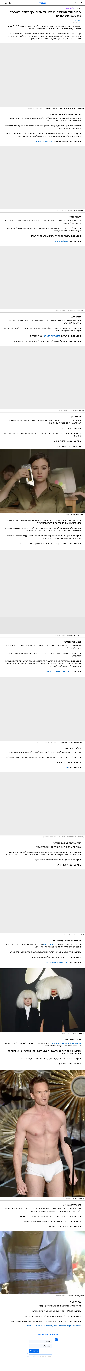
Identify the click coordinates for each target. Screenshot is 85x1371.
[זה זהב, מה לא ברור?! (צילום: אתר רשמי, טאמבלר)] (42, 1264)
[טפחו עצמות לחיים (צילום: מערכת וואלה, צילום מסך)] (42, 279)
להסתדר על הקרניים (52, 336)
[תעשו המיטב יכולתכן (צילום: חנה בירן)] (42, 482)
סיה (65, 1326)
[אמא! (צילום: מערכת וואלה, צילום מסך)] (42, 902)
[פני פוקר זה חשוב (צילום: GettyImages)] (42, 1001)
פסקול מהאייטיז (62, 241)
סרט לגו (61, 1326)
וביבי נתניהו (56, 1043)
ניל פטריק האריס (32, 1326)
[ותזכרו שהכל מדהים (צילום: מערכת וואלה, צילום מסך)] (42, 594)
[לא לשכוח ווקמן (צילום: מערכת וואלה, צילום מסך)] (42, 179)
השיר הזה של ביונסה (44, 141)
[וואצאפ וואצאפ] (10, 3)
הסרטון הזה (48, 944)
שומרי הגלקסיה (72, 1326)
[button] (74, 3)
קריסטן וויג (76, 1043)
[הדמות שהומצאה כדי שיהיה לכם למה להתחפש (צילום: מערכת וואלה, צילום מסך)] (42, 710)
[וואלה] (42, 3)
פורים (79, 1326)
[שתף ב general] (6, 3)
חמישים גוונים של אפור (45, 1326)
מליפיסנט (55, 1326)
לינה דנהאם (66, 1043)
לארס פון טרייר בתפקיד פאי (57, 962)
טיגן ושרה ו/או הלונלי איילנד (57, 671)
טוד (67, 768)
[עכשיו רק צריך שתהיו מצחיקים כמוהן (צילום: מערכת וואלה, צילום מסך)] (42, 805)
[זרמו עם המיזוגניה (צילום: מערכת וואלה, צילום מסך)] (42, 379)
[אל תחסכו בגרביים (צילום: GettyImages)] (42, 1135)
